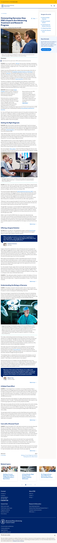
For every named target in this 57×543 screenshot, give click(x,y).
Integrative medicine (5, 510)
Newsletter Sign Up (46, 49)
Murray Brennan (17, 349)
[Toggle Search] (51, 6)
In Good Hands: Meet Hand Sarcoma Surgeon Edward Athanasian (28, 476)
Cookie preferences (5, 528)
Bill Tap (17, 63)
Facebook (2, 500)
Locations (3, 495)
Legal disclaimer (4, 530)
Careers (31, 495)
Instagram (1, 500)
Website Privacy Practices (18, 540)
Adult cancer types (5, 506)
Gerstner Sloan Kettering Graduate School (38, 508)
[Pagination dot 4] (27, 484)
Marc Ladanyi (13, 148)
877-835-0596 (14, 1)
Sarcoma (8, 73)
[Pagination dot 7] (29, 484)
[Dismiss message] (55, 2)
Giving (30, 497)
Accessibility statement (6, 532)
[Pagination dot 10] (30, 484)
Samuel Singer (32, 230)
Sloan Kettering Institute (34, 506)
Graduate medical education (35, 510)
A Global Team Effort (46, 28)
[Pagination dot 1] (25, 484)
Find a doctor (4, 513)
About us (31, 493)
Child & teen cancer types (6, 508)
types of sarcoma (19, 79)
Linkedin (7, 500)
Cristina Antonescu (10, 129)
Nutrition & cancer (5, 511)
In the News (4, 13)
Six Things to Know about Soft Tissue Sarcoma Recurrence (46, 476)
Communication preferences (7, 526)
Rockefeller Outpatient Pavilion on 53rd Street (22, 71)
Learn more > (25, 103)
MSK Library (31, 511)
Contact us (3, 493)
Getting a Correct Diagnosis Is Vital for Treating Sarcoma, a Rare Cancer (29, 456)
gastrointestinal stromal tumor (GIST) (25, 191)
